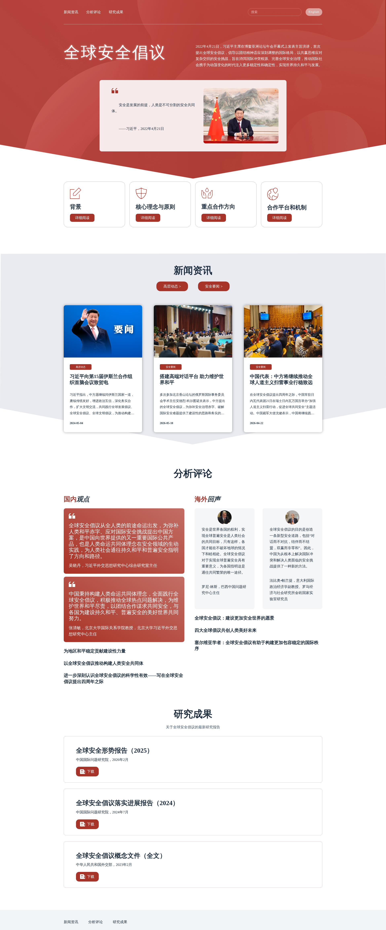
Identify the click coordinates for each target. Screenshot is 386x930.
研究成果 (116, 12)
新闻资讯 (71, 12)
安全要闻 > (214, 286)
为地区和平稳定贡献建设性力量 (95, 651)
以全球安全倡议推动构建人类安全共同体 (103, 663)
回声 (207, 499)
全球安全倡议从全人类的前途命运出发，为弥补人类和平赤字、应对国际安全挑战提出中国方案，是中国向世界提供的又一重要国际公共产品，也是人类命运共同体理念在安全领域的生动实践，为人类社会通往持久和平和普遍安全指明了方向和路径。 (124, 541)
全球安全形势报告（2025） (114, 750)
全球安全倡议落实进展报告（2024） (127, 803)
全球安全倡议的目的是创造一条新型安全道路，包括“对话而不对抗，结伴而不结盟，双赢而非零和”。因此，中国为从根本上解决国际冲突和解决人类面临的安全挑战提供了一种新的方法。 (292, 547)
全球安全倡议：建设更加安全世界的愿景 (234, 618)
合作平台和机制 (287, 207)
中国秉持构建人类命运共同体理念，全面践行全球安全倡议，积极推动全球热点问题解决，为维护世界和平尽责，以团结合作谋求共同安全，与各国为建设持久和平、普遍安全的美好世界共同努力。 (124, 606)
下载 (90, 772)
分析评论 (93, 12)
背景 (75, 207)
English (314, 11)
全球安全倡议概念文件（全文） (121, 855)
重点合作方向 (218, 206)
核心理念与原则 (155, 207)
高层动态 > (172, 286)
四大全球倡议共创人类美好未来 (226, 630)
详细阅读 (82, 218)
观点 (76, 499)
